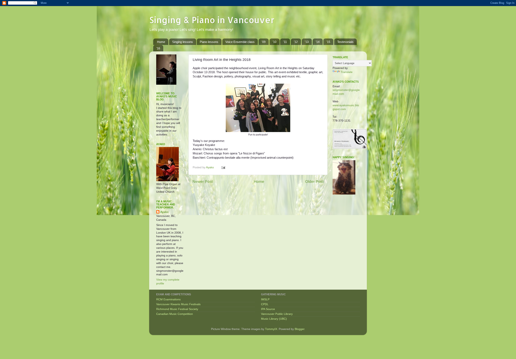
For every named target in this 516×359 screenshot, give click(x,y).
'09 (263, 42)
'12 (296, 42)
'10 (274, 42)
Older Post (314, 181)
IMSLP (265, 299)
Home (161, 42)
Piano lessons (209, 42)
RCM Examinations (168, 299)
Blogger (299, 329)
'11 (285, 42)
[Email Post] (223, 167)
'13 (307, 42)
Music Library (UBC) (274, 318)
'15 (328, 42)
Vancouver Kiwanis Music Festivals (178, 304)
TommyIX (271, 329)
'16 (158, 48)
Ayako (164, 211)
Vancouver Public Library (277, 313)
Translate (347, 72)
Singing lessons (182, 42)
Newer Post (202, 181)
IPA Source (268, 309)
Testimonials (345, 42)
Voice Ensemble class (240, 42)
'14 (317, 42)
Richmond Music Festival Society (177, 309)
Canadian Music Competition (174, 313)
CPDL (264, 304)
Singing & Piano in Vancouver (212, 20)
